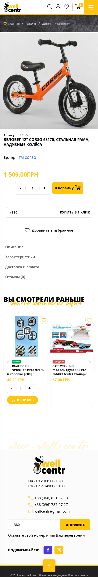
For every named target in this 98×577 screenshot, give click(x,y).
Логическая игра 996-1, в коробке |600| (25, 372)
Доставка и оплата (22, 266)
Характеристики (20, 256)
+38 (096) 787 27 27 (51, 504)
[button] (91, 7)
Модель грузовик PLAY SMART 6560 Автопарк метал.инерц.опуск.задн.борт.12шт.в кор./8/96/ (72, 372)
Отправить (75, 525)
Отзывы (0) (15, 276)
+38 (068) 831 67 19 (51, 497)
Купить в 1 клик (74, 212)
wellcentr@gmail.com (52, 511)
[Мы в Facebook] (48, 550)
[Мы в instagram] (58, 550)
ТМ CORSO (27, 157)
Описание (14, 246)
